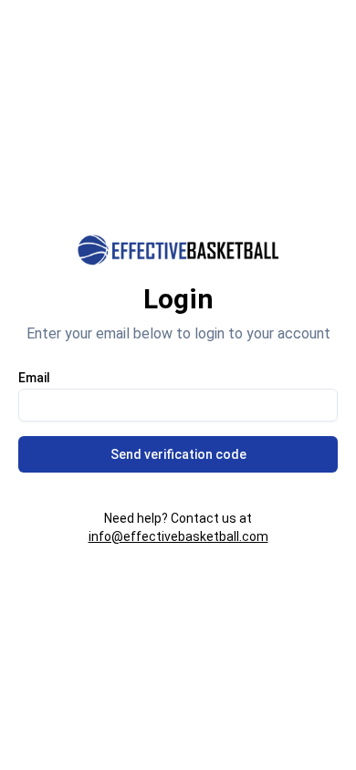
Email (34, 377)
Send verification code (178, 454)
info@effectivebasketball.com (178, 536)
